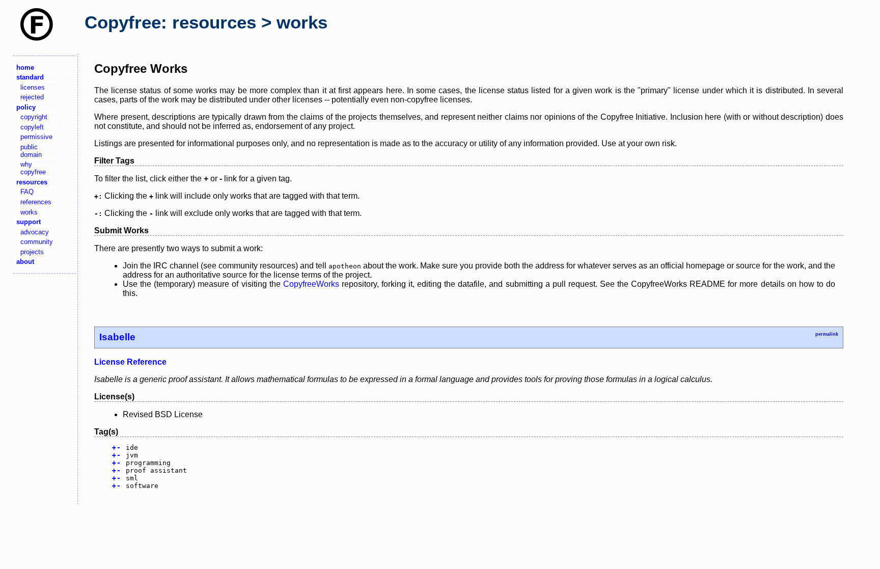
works (29, 212)
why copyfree (33, 168)
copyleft (32, 127)
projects (32, 252)
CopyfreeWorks (311, 284)
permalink (826, 334)
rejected (32, 97)
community (36, 242)
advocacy (34, 232)
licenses (32, 87)
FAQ (27, 192)
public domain (31, 150)
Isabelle (117, 337)
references (35, 202)
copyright (33, 117)
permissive (36, 137)
